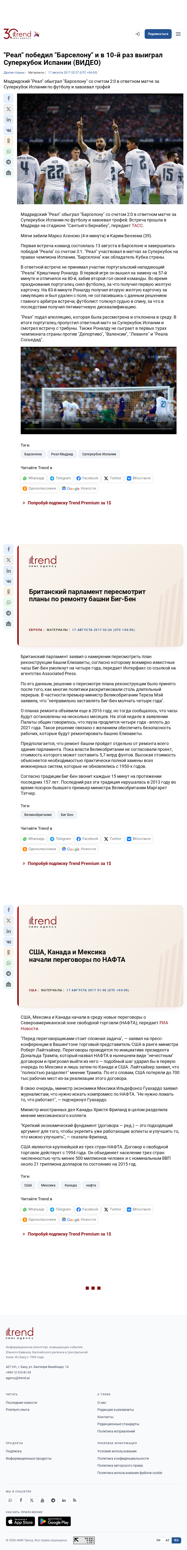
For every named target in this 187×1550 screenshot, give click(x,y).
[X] (31, 1500)
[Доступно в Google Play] (54, 1521)
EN (158, 1540)
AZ (167, 1540)
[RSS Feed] (74, 1500)
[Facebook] (21, 1500)
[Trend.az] (22, 34)
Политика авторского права (120, 1465)
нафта (91, 1185)
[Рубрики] (178, 34)
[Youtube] (42, 1500)
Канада (71, 1185)
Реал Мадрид (62, 454)
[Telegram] (53, 1500)
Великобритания (38, 815)
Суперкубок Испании (99, 454)
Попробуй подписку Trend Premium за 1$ (69, 502)
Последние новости (21, 1403)
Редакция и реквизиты (115, 1410)
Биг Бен (67, 815)
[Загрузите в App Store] (20, 1521)
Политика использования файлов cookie (129, 1473)
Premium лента (17, 1410)
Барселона (33, 454)
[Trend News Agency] (19, 1333)
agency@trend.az (18, 1378)
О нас (101, 1403)
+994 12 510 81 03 (18, 1372)
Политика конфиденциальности (123, 1458)
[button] (8, 98)
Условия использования (117, 1451)
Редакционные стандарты (118, 1424)
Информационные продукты (29, 1458)
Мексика (48, 1185)
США (28, 1185)
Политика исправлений (116, 1431)
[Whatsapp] (10, 1500)
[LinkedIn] (63, 1500)
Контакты (105, 1417)
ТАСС (137, 225)
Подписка (14, 1451)
